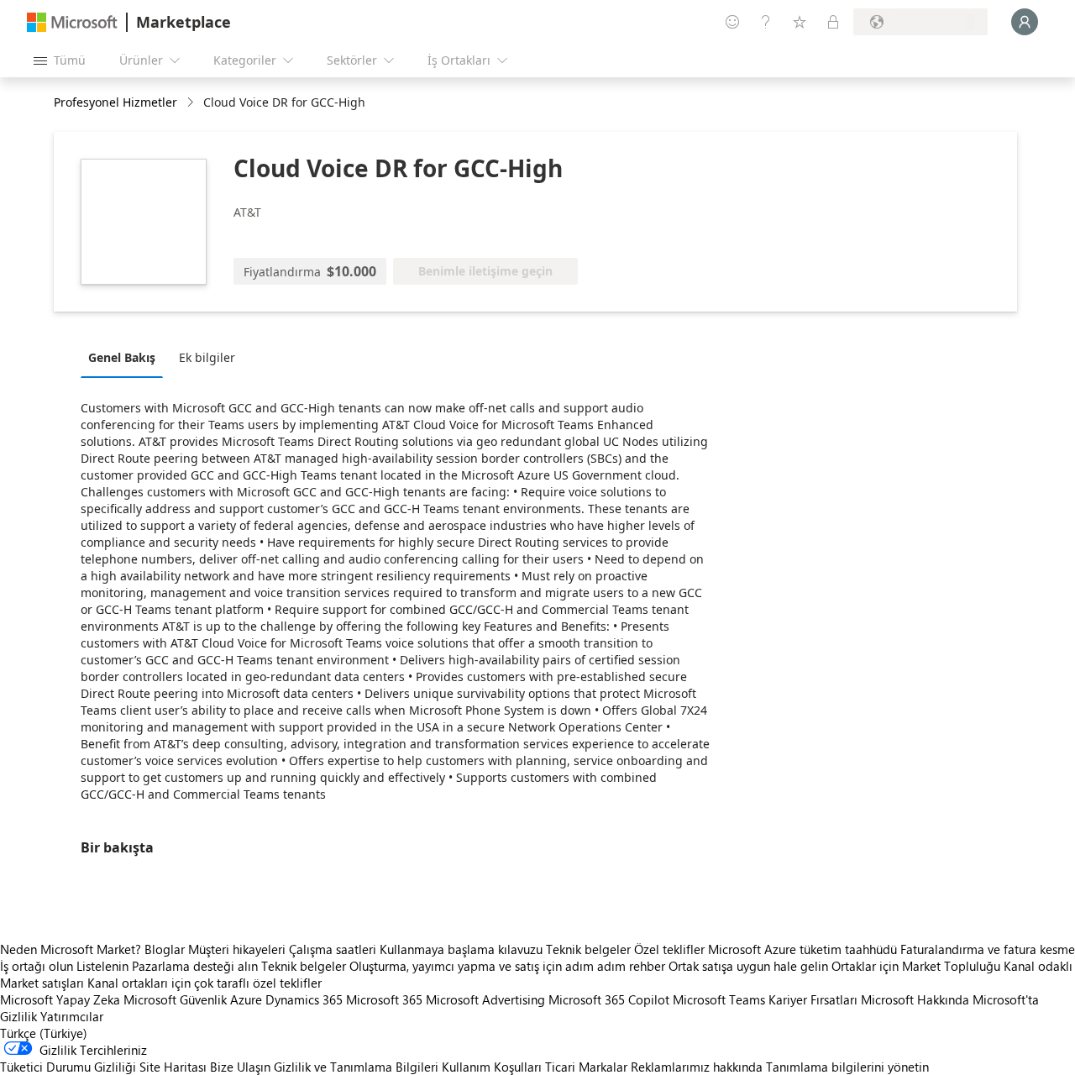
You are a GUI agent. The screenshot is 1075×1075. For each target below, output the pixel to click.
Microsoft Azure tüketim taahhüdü (804, 949)
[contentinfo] (192, 103)
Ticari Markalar (586, 1066)
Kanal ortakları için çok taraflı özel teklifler (204, 982)
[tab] (126, 356)
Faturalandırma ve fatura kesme (987, 949)
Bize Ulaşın (240, 1066)
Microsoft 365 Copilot (608, 999)
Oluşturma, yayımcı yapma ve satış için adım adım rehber (507, 965)
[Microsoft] (72, 22)
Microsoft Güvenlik (175, 999)
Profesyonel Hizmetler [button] (115, 102)
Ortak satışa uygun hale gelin (748, 965)
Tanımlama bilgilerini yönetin (847, 1066)
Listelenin (102, 965)
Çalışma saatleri (332, 949)
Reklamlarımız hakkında (697, 1066)
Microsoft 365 (384, 999)
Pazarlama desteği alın (195, 965)
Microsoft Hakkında (915, 999)
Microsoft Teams (719, 999)
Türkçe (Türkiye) (43, 1033)
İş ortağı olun (36, 965)
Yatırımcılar (71, 1016)
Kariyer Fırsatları (812, 999)
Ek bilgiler (207, 357)
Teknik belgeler (588, 949)
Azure (246, 999)
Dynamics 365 (304, 999)
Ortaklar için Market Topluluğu (915, 965)
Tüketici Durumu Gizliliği (68, 1066)
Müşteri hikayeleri (237, 949)
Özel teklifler (669, 949)
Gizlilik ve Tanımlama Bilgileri (356, 1066)
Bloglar (164, 949)
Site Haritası (173, 1066)
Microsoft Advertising (485, 999)
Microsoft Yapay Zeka (60, 999)
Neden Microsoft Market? (70, 949)
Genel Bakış (121, 357)
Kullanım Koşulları (492, 1066)
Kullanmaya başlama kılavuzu (461, 949)
